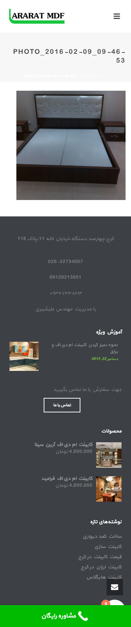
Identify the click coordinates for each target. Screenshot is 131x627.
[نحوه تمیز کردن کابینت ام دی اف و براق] (24, 356)
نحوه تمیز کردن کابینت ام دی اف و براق (84, 348)
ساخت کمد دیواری (102, 536)
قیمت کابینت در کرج (100, 557)
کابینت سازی (108, 547)
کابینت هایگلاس (104, 577)
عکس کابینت (87, 76)
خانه (103, 76)
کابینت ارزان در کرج (101, 567)
